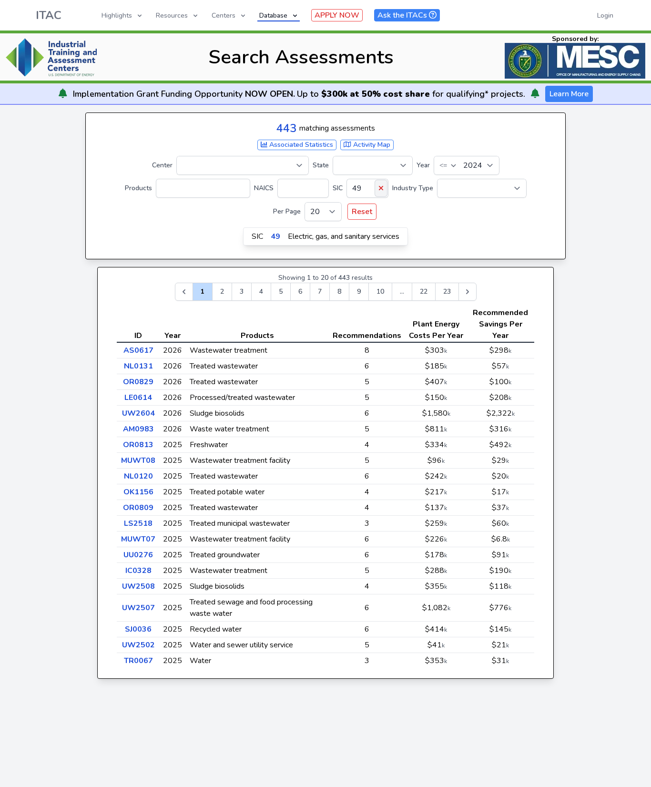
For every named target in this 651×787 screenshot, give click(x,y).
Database (273, 15)
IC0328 (138, 570)
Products (138, 188)
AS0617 (138, 350)
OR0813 (138, 444)
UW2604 (138, 413)
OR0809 (138, 507)
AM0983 (138, 429)
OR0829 (138, 382)
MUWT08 (138, 460)
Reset (362, 211)
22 (423, 291)
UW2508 (138, 586)
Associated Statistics (300, 144)
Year (423, 165)
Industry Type (412, 188)
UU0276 (138, 555)
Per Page (287, 211)
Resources (172, 15)
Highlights (117, 15)
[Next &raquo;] (467, 292)
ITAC (48, 15)
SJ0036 (138, 629)
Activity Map (370, 144)
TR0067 (138, 660)
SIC (338, 188)
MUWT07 (138, 539)
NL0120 (138, 476)
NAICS (264, 188)
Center (162, 165)
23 (447, 291)
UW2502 (138, 645)
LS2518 (138, 523)
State (321, 165)
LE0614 (138, 397)
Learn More (569, 94)
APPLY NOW (337, 15)
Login (605, 15)
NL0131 (138, 366)
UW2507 (138, 608)
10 (380, 291)
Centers (223, 15)
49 (275, 236)
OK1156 (138, 492)
